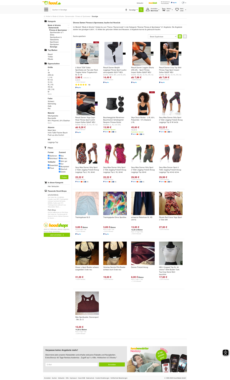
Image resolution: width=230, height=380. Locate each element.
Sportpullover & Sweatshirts (56, 38)
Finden (64, 177)
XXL (119, 124)
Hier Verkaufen (53, 186)
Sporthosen (54, 42)
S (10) (145, 74)
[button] (184, 3)
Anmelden (112, 364)
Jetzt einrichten (56, 235)
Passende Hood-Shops (57, 191)
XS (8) (139, 74)
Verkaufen (140, 3)
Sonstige (53, 46)
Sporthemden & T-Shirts (57, 33)
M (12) (150, 74)
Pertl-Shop (52, 210)
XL (113, 124)
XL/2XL (123, 74)
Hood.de (51, 3)
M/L (115, 74)
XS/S (111, 74)
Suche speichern (79, 36)
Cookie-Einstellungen (102, 378)
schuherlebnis (53, 195)
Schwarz (51, 101)
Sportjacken (54, 44)
